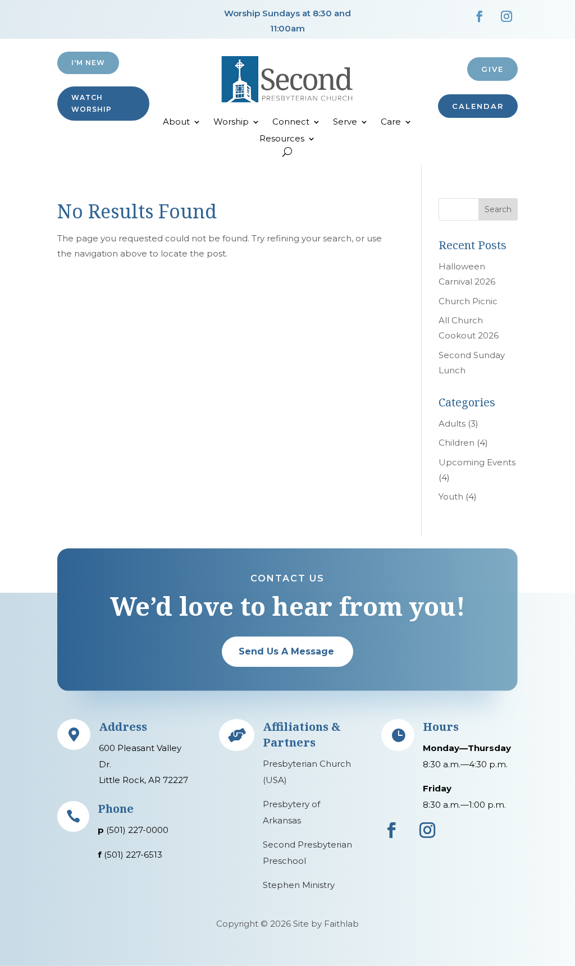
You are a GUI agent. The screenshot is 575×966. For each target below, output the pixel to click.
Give (492, 69)
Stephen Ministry (299, 885)
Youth (451, 496)
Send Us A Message (286, 651)
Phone (116, 808)
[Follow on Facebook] (479, 16)
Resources (281, 139)
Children (456, 442)
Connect (290, 122)
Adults (452, 423)
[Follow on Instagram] (506, 16)
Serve (345, 122)
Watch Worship (91, 103)
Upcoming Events (477, 462)
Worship (231, 122)
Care (391, 122)
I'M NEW (88, 62)
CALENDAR (478, 106)
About (176, 122)
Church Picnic (468, 301)
